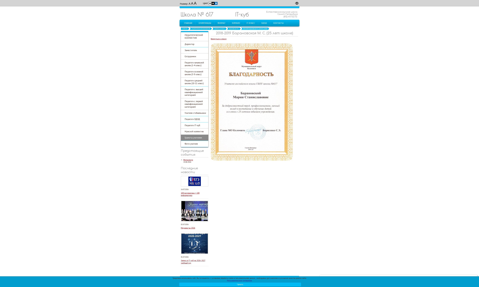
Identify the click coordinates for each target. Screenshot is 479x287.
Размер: (184, 4)
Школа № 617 (197, 14)
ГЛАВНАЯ (184, 28)
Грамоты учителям (219, 28)
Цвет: (206, 3)
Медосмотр (188, 160)
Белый (210, 3)
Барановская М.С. (234, 28)
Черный (213, 3)
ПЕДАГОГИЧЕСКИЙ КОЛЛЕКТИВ (201, 28)
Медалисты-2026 (188, 228)
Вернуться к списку (219, 39)
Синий (216, 3)
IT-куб (242, 14)
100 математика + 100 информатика (190, 194)
